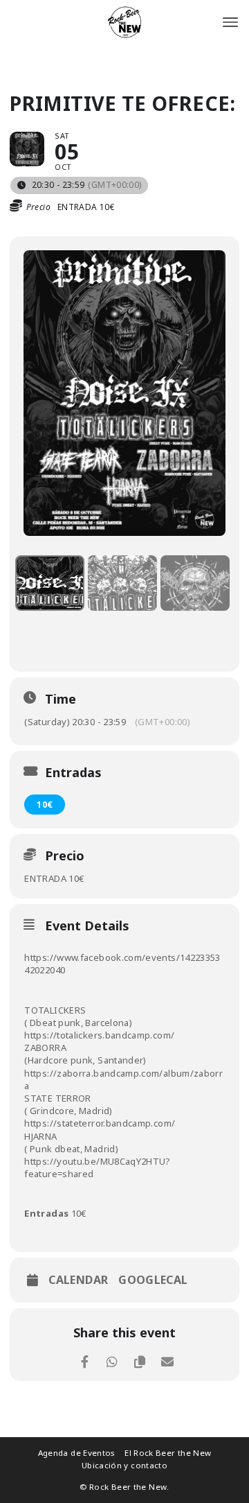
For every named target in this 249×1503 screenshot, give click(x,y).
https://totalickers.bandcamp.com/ (99, 1035)
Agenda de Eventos (76, 1453)
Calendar (78, 1280)
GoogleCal (152, 1280)
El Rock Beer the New (167, 1453)
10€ (45, 804)
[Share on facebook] (85, 1362)
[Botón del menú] (230, 22)
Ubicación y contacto (124, 1465)
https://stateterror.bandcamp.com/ (99, 1123)
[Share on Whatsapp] (112, 1362)
